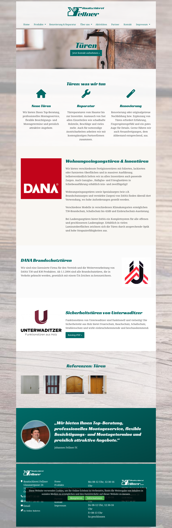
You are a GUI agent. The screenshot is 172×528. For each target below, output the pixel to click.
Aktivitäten (101, 24)
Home (26, 24)
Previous (4, 264)
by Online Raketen (32, 510)
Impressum (142, 24)
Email (27, 505)
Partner (115, 24)
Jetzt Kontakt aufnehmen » (86, 52)
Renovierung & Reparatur (62, 24)
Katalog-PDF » (75, 335)
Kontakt (128, 24)
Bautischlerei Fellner (86, 12)
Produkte (38, 24)
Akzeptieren (76, 498)
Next (168, 264)
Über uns (85, 24)
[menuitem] (26, 24)
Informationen (94, 498)
